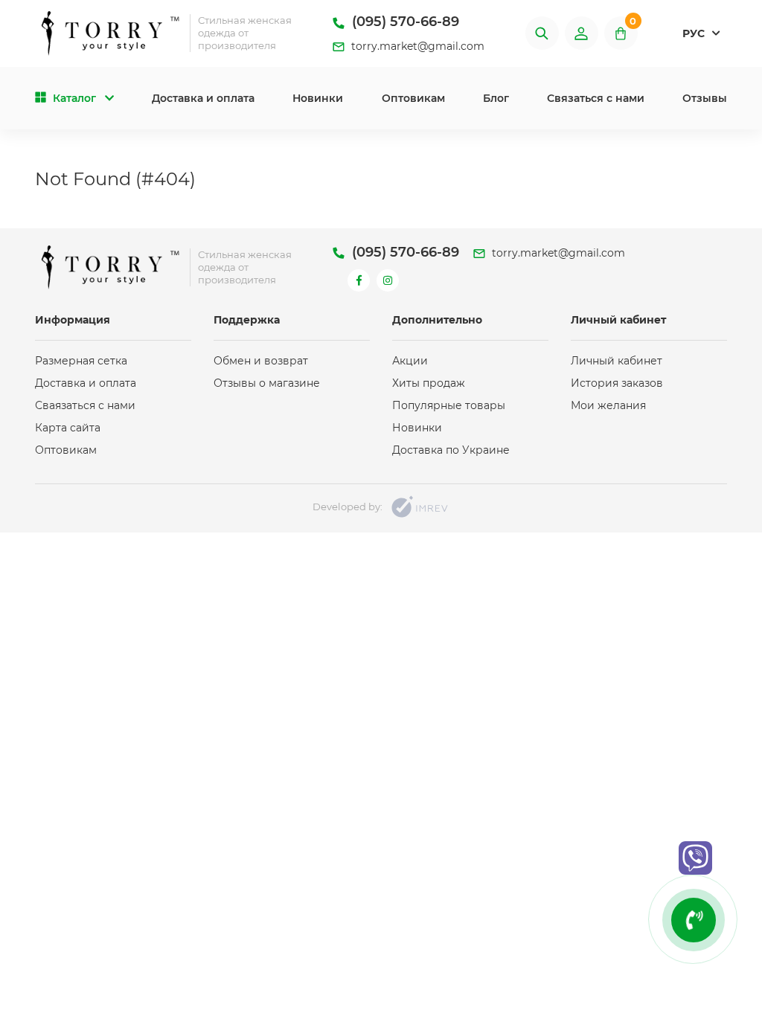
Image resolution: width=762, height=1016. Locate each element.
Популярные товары (448, 405)
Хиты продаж (428, 383)
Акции (410, 360)
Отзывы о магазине (267, 383)
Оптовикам (413, 98)
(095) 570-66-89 (403, 21)
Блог (496, 98)
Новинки (317, 98)
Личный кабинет (616, 360)
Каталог (74, 98)
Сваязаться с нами (85, 405)
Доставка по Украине (451, 450)
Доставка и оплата (203, 98)
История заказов (617, 383)
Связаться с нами (595, 98)
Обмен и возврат (261, 360)
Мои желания (608, 405)
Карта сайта (67, 427)
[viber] (695, 858)
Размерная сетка (81, 360)
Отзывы (704, 98)
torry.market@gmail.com (416, 46)
